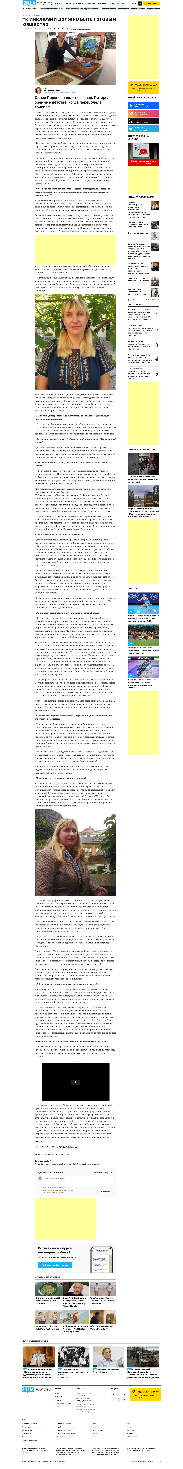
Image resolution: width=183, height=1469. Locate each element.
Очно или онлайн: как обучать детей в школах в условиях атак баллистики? (143, 479)
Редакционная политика (64, 1403)
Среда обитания (97, 1430)
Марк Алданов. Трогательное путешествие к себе (137, 291)
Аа (140, 3)
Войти (134, 3)
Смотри (132, 588)
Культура (95, 1437)
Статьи (68, 3)
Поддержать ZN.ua (151, 3)
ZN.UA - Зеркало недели (143, 161)
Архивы (57, 1393)
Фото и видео (78, 3)
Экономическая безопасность (67, 1433)
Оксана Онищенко (51, 90)
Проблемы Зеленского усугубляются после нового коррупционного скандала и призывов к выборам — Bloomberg (140, 330)
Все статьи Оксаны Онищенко (50, 1154)
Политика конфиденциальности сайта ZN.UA (145, 1461)
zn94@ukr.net (80, 1406)
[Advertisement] (75, 250)
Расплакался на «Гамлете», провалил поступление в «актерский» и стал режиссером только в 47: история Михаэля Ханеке (140, 314)
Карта (57, 1407)
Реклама (58, 1400)
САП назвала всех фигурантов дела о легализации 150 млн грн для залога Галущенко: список (139, 374)
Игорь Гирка (64, 1377)
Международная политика (31, 1427)
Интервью (91, 3)
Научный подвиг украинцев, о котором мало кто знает (138, 224)
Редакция (58, 1397)
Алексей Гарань (101, 1372)
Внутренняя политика (30, 1424)
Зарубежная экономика (65, 1427)
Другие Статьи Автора (141, 449)
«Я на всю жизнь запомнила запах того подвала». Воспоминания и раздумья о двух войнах (139, 268)
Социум (129, 1424)
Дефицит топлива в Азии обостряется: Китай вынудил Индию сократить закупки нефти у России (140, 359)
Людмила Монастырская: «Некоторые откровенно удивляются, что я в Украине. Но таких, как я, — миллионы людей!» (139, 209)
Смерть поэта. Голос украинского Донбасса (138, 279)
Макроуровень (27, 1430)
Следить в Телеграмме (56, 1265)
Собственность (131, 1437)
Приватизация (27, 1437)
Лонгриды (101, 3)
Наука (94, 1424)
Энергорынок (26, 1433)
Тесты (111, 3)
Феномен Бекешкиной (138, 233)
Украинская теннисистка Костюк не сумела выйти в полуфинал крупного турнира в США (143, 618)
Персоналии (61, 1437)
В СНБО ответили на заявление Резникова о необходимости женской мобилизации (139, 345)
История (129, 1427)
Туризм (129, 1433)
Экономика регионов (29, 1440)
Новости (58, 3)
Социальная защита (64, 1424)
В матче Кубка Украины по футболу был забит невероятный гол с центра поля (143, 650)
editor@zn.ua (88, 1412)
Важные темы (30, 9)
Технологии (96, 1427)
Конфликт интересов (64, 1430)
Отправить (105, 1192)
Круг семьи (130, 1430)
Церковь (95, 1433)
